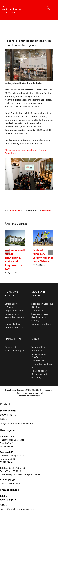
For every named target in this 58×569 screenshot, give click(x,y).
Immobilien (46, 210)
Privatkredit (11, 347)
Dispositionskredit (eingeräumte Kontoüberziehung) (15, 313)
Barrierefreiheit (35, 393)
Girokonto (10, 303)
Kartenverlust (38, 360)
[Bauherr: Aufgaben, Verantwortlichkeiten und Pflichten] (43, 231)
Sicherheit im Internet (38, 349)
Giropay (35, 320)
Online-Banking (13, 324)
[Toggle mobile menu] (54, 8)
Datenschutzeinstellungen (29, 395)
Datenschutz (22, 393)
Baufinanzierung (13, 350)
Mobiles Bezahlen (40, 324)
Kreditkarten (38, 310)
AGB (36, 390)
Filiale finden (38, 370)
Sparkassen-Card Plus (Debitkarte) (42, 305)
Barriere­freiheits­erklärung (40, 376)
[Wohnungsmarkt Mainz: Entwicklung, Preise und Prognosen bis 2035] (15, 231)
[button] (7, 252)
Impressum (46, 390)
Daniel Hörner (14, 210)
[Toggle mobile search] (48, 8)
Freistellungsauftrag (41, 364)
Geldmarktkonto (13, 327)
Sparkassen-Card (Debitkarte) (39, 315)
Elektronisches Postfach (39, 355)
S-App (8, 307)
